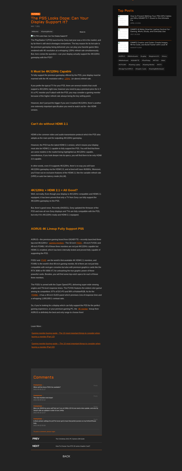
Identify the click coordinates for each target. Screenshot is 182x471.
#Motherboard (123, 60)
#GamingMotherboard (156, 69)
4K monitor (83, 309)
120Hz (67, 79)
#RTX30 (156, 60)
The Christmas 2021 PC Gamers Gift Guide (70, 439)
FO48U (35, 295)
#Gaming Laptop (134, 65)
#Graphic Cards (141, 69)
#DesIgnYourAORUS (126, 69)
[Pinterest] (99, 32)
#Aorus (164, 56)
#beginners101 (154, 56)
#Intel (163, 60)
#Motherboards (133, 56)
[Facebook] (89, 32)
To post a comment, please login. (44, 431)
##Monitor (35, 31)
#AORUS (122, 56)
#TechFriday (146, 60)
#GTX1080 (122, 65)
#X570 (159, 65)
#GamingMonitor (46, 31)
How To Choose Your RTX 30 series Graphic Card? (73, 446)
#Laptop (143, 56)
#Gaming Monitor (148, 65)
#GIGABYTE (135, 60)
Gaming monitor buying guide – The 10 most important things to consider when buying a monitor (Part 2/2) (66, 345)
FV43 (43, 260)
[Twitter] (94, 32)
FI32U (79, 243)
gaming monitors (56, 243)
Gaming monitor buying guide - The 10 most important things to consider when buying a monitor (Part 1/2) (66, 335)
